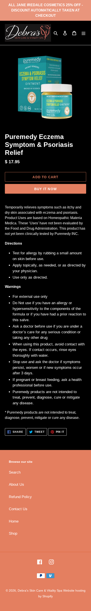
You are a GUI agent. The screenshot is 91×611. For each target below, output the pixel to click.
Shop (13, 533)
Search (15, 472)
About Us (16, 484)
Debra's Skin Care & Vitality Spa (40, 590)
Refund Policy (20, 497)
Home (14, 521)
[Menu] (83, 33)
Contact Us (18, 509)
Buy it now (45, 189)
